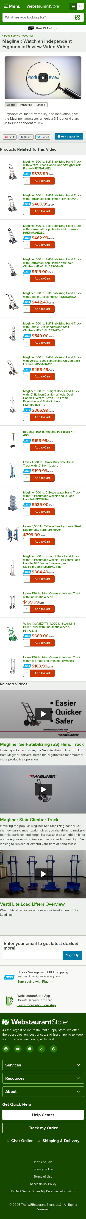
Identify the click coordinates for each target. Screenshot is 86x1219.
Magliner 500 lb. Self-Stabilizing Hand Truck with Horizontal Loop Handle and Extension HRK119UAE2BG (52, 229)
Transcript (25, 104)
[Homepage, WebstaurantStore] (43, 6)
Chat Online (22, 1140)
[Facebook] (29, 1049)
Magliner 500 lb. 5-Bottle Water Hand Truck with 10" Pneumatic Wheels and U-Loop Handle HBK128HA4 (51, 496)
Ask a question (70, 136)
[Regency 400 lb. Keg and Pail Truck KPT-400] (13, 440)
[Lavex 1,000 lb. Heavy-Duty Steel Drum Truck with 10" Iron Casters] (13, 470)
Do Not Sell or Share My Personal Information (43, 1191)
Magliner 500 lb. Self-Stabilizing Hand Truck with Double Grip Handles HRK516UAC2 (52, 294)
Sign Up (72, 955)
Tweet (45, 137)
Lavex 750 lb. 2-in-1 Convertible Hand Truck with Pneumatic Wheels (51, 595)
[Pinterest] (53, 1049)
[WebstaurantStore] (43, 1022)
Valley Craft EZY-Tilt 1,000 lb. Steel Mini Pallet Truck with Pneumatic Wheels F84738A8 (49, 627)
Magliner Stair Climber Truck (29, 819)
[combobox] (43, 17)
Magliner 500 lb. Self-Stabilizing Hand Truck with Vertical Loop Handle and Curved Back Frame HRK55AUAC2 (52, 361)
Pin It (11, 137)
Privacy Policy (43, 1169)
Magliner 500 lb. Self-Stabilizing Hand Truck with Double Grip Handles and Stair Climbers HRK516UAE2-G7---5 (52, 327)
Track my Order (43, 1128)
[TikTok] (41, 1049)
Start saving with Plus (32, 981)
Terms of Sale (43, 1162)
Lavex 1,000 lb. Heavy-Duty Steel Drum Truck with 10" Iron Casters (49, 463)
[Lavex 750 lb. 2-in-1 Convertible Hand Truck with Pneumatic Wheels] (13, 602)
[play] (43, 77)
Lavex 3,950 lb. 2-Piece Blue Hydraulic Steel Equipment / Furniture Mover (52, 528)
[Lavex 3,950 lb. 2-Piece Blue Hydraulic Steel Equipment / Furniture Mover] (13, 534)
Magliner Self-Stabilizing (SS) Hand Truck (42, 744)
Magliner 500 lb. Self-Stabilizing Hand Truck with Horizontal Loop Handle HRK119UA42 (52, 197)
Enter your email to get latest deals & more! (41, 945)
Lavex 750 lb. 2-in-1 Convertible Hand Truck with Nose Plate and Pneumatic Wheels (51, 659)
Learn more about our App (36, 1005)
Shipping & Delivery (60, 1140)
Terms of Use (43, 1176)
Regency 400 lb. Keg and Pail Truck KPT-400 (50, 433)
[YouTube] (18, 1049)
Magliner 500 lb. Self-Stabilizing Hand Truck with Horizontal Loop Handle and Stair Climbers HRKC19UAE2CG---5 (52, 263)
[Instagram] (6, 1049)
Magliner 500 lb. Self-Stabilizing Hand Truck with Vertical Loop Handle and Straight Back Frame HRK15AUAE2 (52, 165)
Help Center (43, 1115)
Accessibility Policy (43, 1184)
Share (27, 137)
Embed (40, 104)
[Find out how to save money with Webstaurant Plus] (27, 174)
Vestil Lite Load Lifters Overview (32, 904)
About (11, 104)
